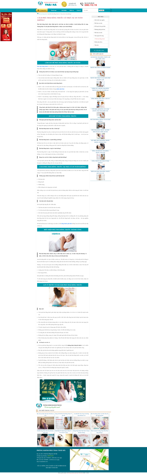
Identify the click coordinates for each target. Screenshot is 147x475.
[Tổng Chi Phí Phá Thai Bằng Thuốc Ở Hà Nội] (63, 429)
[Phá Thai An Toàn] (38, 14)
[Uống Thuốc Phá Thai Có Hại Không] (101, 169)
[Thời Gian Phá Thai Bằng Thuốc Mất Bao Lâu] (101, 179)
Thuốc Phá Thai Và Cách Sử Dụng (100, 67)
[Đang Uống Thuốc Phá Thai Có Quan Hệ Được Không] (82, 446)
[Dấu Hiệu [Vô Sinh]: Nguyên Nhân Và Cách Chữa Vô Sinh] (63, 446)
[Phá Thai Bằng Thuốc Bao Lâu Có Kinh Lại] (101, 96)
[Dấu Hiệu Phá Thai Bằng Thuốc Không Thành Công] (101, 149)
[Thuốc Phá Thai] (101, 117)
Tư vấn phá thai (99, 50)
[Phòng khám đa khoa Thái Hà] (49, 408)
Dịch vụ (72, 10)
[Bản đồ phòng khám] (89, 469)
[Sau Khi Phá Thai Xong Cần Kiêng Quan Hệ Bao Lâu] (82, 429)
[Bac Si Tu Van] (6, 40)
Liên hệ (79, 10)
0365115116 (50, 455)
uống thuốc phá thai (66, 223)
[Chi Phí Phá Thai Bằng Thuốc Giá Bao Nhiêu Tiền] (101, 65)
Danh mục (54, 10)
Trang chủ (43, 10)
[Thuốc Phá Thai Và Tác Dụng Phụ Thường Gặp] (101, 86)
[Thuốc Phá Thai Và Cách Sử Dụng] (101, 76)
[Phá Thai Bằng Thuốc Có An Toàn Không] (101, 128)
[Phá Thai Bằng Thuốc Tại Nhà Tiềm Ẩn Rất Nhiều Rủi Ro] (101, 138)
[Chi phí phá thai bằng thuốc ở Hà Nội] (101, 159)
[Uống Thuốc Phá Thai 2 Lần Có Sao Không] (101, 107)
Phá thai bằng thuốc (42, 66)
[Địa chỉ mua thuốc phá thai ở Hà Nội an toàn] (45, 429)
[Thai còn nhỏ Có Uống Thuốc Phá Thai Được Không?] (100, 446)
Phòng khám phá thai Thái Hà (51, 450)
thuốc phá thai (60, 89)
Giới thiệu (64, 10)
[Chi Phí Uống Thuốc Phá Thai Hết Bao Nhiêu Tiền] (45, 446)
